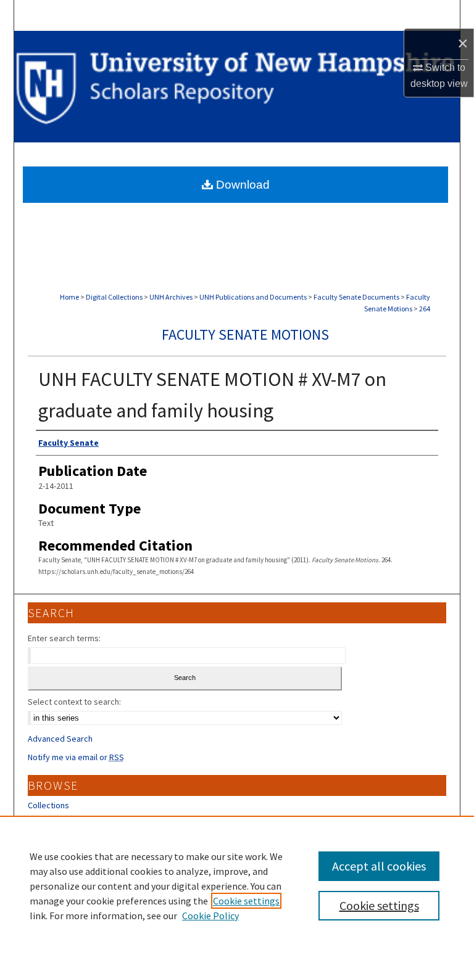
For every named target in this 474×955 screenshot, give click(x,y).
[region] (237, 885)
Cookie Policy (210, 915)
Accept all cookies (379, 866)
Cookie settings (246, 901)
